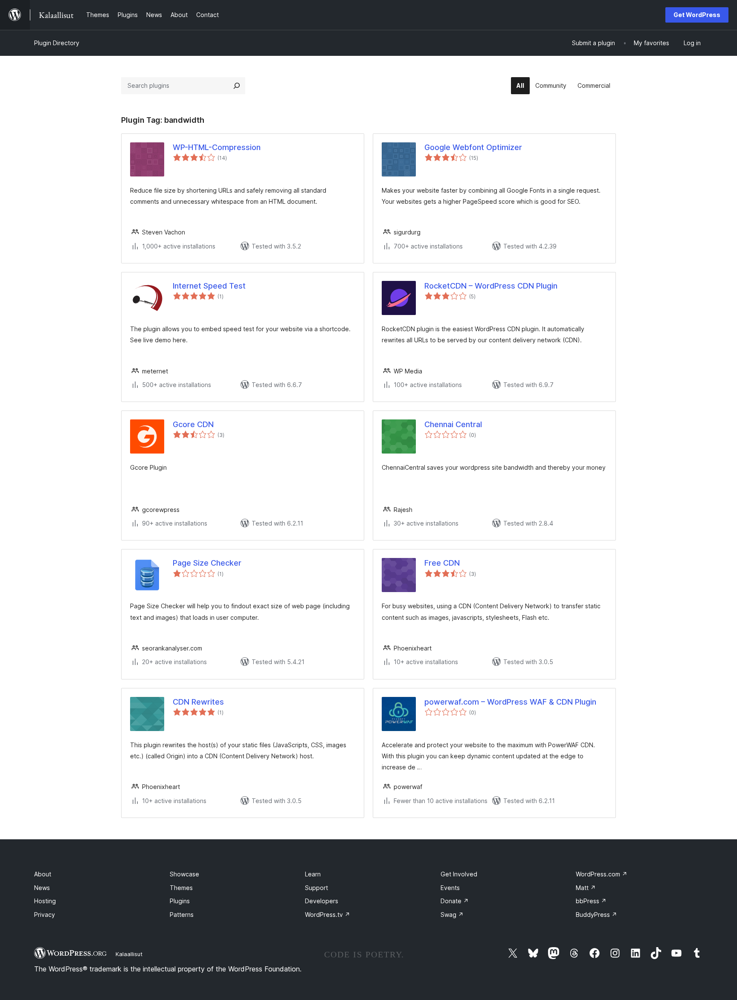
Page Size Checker (207, 562)
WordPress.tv (327, 914)
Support (316, 887)
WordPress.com (601, 874)
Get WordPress (696, 14)
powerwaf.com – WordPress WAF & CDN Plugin (510, 701)
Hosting (45, 901)
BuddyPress (596, 914)
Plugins (180, 901)
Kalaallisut (129, 954)
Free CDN (442, 562)
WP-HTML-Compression (217, 147)
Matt (586, 887)
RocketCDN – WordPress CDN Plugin (490, 285)
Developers (321, 901)
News (42, 887)
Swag (452, 914)
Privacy (44, 914)
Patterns (182, 914)
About (42, 874)
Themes (181, 887)
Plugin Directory (56, 42)
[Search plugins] (236, 85)
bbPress (591, 901)
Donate (455, 901)
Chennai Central (453, 424)
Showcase (184, 874)
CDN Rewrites (198, 701)
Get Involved (459, 874)
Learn (313, 874)
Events (450, 887)
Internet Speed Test (209, 285)
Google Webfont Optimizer (473, 147)
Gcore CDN (193, 424)
